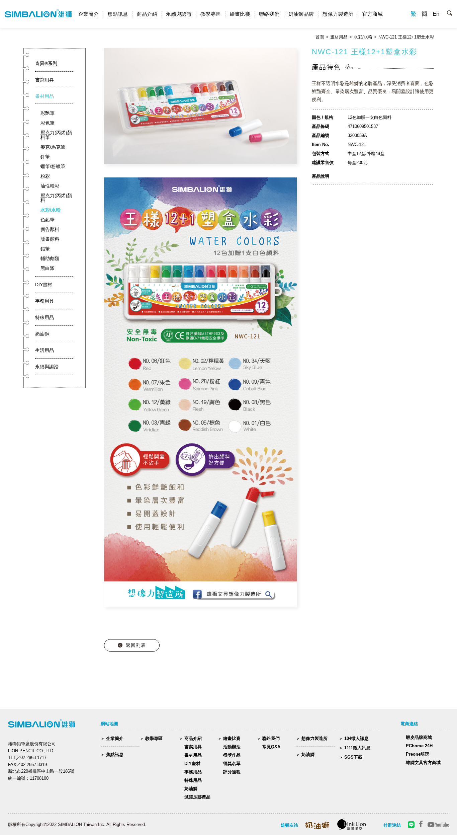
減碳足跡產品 (197, 797)
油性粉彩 (49, 185)
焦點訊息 (117, 14)
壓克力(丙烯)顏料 (56, 198)
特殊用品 (44, 317)
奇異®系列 (46, 63)
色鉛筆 (47, 219)
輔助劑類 (49, 258)
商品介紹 (147, 14)
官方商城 (372, 14)
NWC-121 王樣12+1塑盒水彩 (406, 37)
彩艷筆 (47, 113)
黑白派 (47, 268)
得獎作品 (232, 755)
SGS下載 (353, 757)
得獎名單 (232, 763)
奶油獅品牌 (301, 14)
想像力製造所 (338, 14)
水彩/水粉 (363, 37)
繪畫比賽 (240, 14)
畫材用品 (339, 37)
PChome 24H (419, 746)
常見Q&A (271, 747)
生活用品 (44, 350)
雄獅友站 (289, 825)
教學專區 (210, 14)
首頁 (319, 37)
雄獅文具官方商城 (423, 762)
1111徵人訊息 (357, 748)
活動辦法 (232, 747)
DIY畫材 (43, 284)
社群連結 (392, 825)
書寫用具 (44, 79)
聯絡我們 (269, 14)
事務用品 (193, 772)
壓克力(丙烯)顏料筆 (56, 135)
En (436, 14)
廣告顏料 (49, 229)
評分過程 (232, 772)
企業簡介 (88, 14)
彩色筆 (47, 123)
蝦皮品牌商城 (419, 737)
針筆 (45, 156)
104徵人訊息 (356, 738)
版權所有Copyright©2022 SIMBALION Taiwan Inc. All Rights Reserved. (77, 824)
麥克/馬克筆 (52, 147)
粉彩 (45, 176)
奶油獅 (42, 333)
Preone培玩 (417, 754)
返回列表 (136, 645)
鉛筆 (45, 248)
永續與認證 (179, 14)
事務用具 (44, 301)
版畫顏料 (49, 239)
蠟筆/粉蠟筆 (52, 166)
